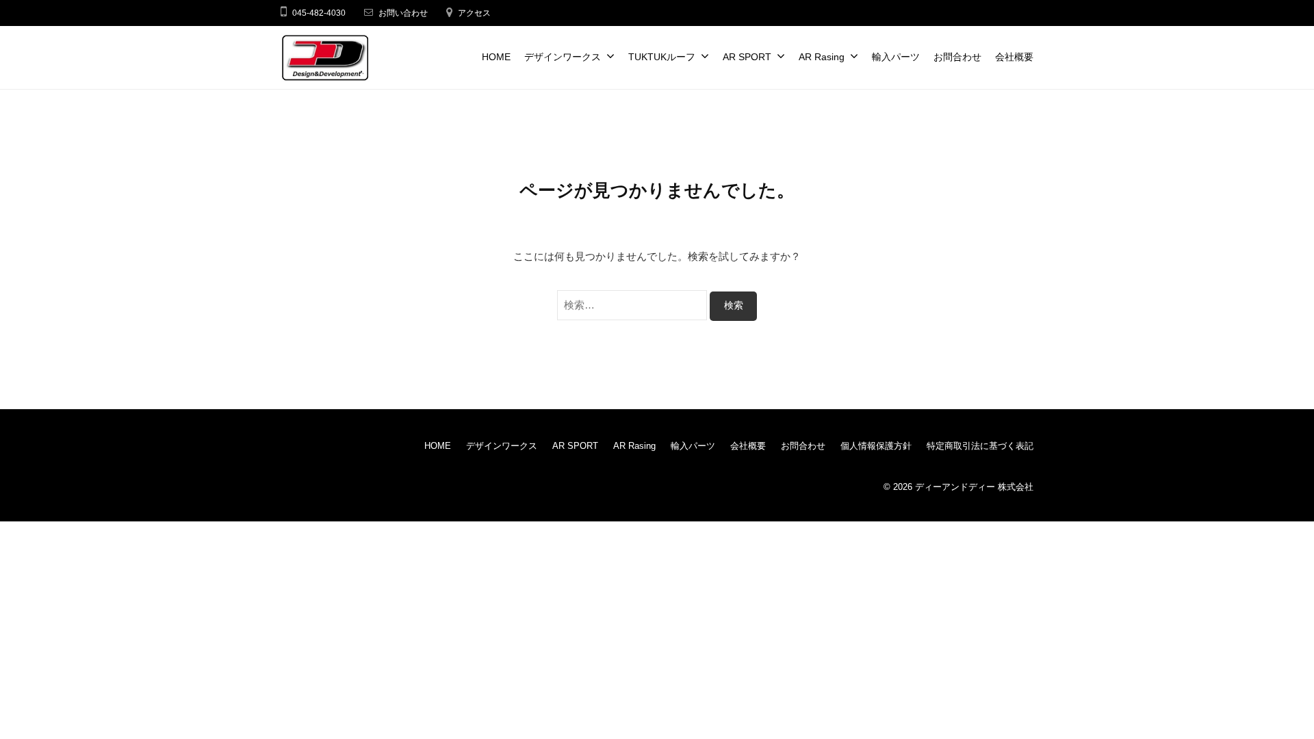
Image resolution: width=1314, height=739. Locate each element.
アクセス (474, 13)
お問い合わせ (403, 13)
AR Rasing (822, 57)
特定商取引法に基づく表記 (980, 446)
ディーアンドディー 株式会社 (974, 487)
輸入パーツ (896, 57)
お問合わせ (957, 57)
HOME (496, 57)
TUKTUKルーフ (661, 57)
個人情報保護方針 (876, 446)
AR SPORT (747, 57)
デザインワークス (562, 57)
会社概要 (1014, 57)
